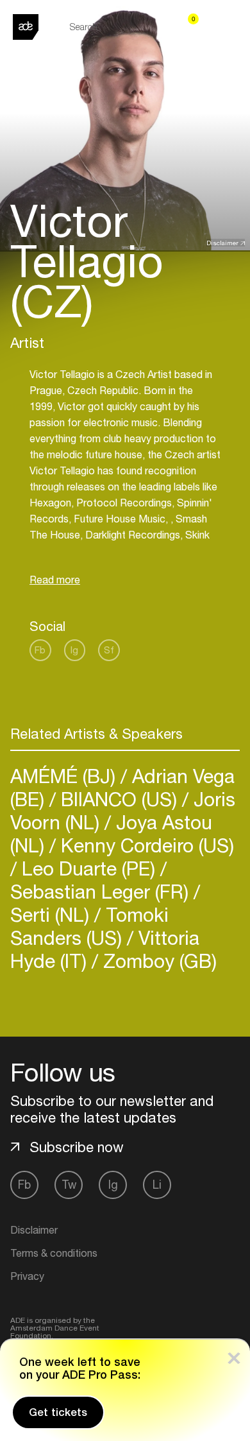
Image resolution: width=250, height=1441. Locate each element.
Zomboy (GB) (157, 960)
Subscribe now (76, 1147)
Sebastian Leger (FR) (102, 891)
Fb (40, 649)
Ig (74, 649)
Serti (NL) (52, 914)
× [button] (234, 1355)
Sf (109, 649)
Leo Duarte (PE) (88, 868)
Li (157, 1184)
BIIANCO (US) (119, 799)
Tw (69, 1184)
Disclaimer (222, 242)
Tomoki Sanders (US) (89, 926)
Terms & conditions (53, 1253)
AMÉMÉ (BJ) (65, 775)
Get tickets (58, 1412)
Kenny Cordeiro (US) (145, 845)
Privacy (27, 1276)
